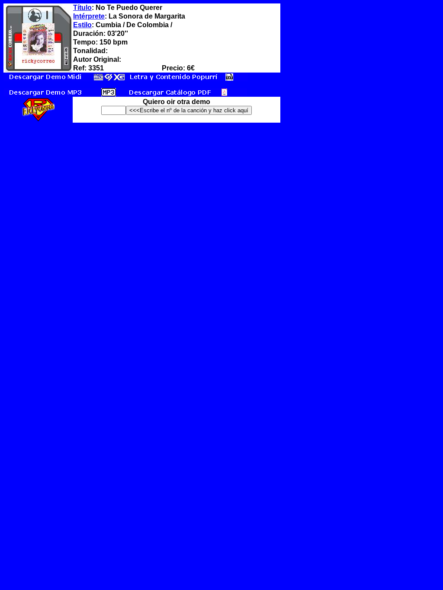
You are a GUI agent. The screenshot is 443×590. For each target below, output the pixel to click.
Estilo (82, 25)
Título (82, 7)
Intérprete (89, 16)
